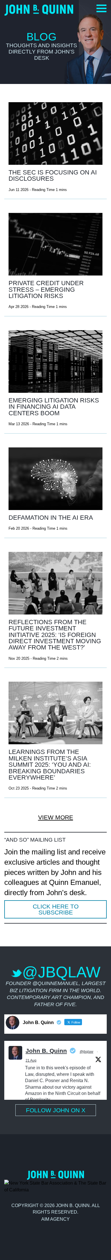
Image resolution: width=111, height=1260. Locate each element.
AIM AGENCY (55, 1219)
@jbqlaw (86, 1052)
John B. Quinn (46, 1050)
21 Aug (31, 1060)
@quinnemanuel (55, 983)
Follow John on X (55, 1110)
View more (55, 817)
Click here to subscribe (56, 909)
